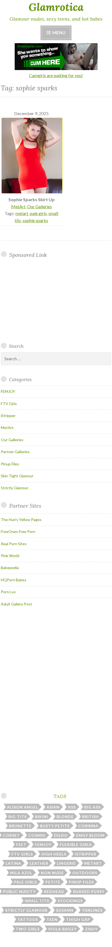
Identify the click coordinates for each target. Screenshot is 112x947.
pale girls (38, 213)
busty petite (55, 825)
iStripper (8, 415)
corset (11, 835)
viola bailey (62, 929)
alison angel (22, 807)
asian (53, 807)
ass (72, 807)
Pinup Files (10, 464)
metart (21, 213)
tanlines (92, 910)
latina (13, 863)
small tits (37, 900)
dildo (61, 835)
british (90, 816)
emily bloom (90, 835)
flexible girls (76, 844)
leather (39, 863)
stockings (70, 900)
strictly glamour (26, 910)
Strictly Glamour (14, 487)
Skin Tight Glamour (17, 476)
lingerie (66, 863)
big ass (92, 807)
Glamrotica (56, 7)
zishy (91, 929)
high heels (53, 854)
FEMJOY (8, 391)
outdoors (84, 872)
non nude (52, 872)
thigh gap (78, 919)
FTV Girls (9, 403)
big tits (17, 816)
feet (21, 844)
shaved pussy (88, 891)
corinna (88, 825)
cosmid (37, 835)
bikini (41, 816)
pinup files (81, 882)
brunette (20, 825)
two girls (28, 929)
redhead (54, 891)
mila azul (21, 872)
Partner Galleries (15, 451)
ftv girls (22, 854)
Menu (59, 32)
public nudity (19, 891)
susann (64, 910)
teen (52, 919)
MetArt (18, 206)
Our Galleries (39, 206)
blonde (65, 816)
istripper (85, 854)
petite (52, 882)
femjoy (43, 844)
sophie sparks (35, 220)
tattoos (27, 919)
